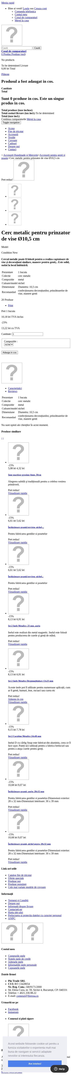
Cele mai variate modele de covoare (27, 887)
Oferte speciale (16, 878)
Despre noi (14, 903)
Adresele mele (15, 961)
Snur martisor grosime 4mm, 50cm (24, 475)
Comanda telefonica (25, 11)
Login (26, 8)
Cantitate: (6, 334)
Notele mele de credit (19, 958)
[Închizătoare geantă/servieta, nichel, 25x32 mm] (18, 514)
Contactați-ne (15, 909)
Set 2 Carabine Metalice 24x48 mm (24, 736)
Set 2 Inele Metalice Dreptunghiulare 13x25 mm (30, 681)
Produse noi (14, 881)
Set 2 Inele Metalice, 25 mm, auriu (24, 626)
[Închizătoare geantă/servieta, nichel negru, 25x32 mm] (18, 564)
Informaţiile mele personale (22, 964)
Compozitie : (11, 341)
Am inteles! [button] (34, 1063)
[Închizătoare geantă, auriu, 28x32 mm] (18, 779)
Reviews (12, 391)
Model (4, 247)
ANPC (11, 918)
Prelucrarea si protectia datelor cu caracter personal (34, 915)
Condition (7, 252)
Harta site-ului (15, 912)
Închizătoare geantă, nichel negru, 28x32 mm (29, 844)
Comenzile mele (16, 955)
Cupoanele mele (16, 967)
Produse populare (17, 884)
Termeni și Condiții (18, 900)
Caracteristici (15, 388)
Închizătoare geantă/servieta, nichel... (25, 576)
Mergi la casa (22, 20)
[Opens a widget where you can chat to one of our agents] (59, 1069)
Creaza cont (40, 8)
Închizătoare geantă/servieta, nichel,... (26, 527)
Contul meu (21, 14)
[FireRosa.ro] (11, 44)
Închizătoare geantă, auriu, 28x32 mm (26, 791)
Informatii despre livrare (20, 906)
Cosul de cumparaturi (26, 17)
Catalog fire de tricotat (19, 875)
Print (10, 305)
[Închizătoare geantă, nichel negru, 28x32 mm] (18, 831)
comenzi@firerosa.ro (27, 995)
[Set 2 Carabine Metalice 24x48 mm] (18, 723)
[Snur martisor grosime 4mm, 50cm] (18, 462)
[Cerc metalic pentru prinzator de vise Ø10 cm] (23, 179)
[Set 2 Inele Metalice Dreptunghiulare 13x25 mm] (18, 668)
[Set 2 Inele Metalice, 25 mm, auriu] (18, 613)
